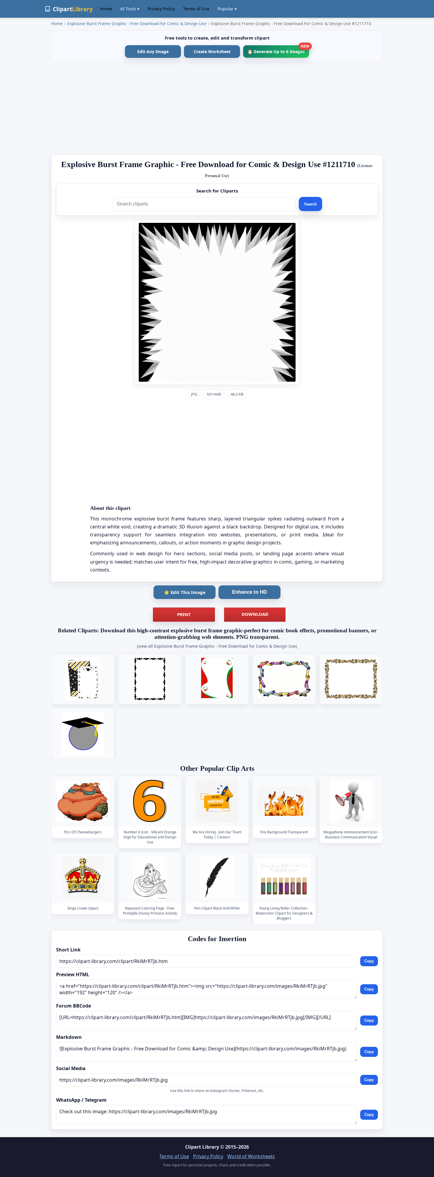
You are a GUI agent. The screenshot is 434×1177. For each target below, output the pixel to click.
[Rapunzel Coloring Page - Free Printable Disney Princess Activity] (150, 877)
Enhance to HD (249, 592)
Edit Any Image (153, 51)
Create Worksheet (212, 51)
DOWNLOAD (255, 614)
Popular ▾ (227, 9)
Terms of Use (196, 9)
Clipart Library (202, 1147)
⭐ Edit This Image (184, 592)
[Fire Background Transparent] (284, 801)
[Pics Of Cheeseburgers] (83, 801)
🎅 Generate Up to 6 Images (278, 49)
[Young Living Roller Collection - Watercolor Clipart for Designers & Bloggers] (284, 877)
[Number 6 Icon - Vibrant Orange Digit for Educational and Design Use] (150, 801)
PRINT (184, 614)
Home (106, 9)
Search (310, 204)
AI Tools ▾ (129, 9)
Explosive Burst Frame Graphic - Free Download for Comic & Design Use (136, 23)
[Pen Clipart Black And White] (217, 877)
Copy (369, 961)
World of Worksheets (251, 1156)
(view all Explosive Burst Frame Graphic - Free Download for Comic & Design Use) (217, 646)
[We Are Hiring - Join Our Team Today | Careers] (217, 801)
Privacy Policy (161, 9)
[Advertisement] (217, 108)
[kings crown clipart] (83, 877)
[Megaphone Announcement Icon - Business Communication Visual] (351, 801)
